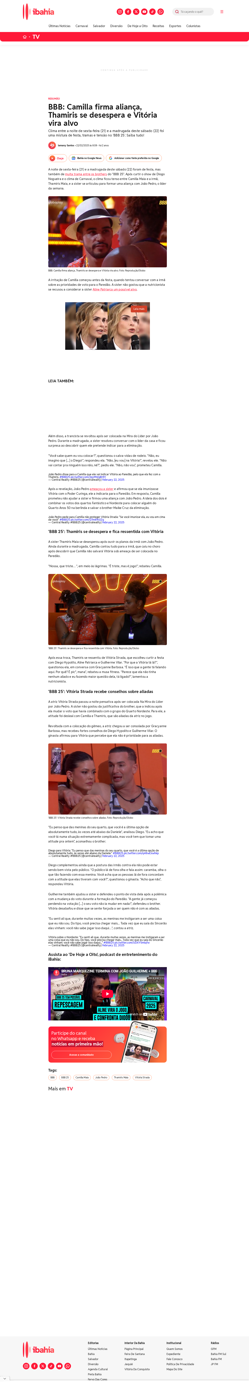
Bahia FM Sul (218, 1354)
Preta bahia (94, 1374)
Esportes (175, 26)
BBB (52, 1077)
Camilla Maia (82, 1077)
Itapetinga (130, 1359)
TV (36, 37)
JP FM (214, 1364)
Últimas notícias (97, 1349)
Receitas (158, 26)
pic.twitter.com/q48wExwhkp (141, 853)
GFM (213, 1349)
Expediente (173, 1354)
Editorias (93, 1343)
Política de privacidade (180, 1364)
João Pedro (101, 1077)
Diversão (116, 26)
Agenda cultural (98, 1369)
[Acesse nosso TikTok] (152, 11)
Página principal (133, 1349)
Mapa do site (174, 1369)
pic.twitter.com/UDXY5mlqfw (132, 942)
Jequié (128, 1364)
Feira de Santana (134, 1354)
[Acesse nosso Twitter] (136, 11)
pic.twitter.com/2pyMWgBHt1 (88, 477)
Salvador (99, 26)
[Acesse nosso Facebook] (128, 11)
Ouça (60, 158)
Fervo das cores (97, 1379)
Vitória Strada (142, 1077)
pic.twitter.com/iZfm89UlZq (87, 519)
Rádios (215, 1343)
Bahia (91, 1354)
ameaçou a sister (101, 489)
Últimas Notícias (59, 26)
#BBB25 (65, 477)
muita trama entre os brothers (86, 174)
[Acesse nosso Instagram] (120, 11)
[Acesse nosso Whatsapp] (160, 11)
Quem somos (175, 1349)
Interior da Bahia (134, 1343)
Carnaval (82, 26)
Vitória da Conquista (137, 1369)
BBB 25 (65, 1077)
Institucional (174, 1343)
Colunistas (193, 26)
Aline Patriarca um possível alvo (115, 289)
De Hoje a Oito (138, 26)
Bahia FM (216, 1359)
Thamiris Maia (121, 1077)
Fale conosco (174, 1359)
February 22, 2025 (113, 480)
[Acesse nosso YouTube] (144, 11)
